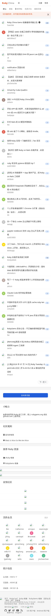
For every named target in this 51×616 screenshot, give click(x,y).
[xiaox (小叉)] (31, 555)
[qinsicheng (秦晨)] (3, 90)
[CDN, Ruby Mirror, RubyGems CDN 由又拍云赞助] (28, 607)
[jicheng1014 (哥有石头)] (31, 540)
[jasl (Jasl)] (43, 533)
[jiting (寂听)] (7, 533)
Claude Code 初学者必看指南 (19, 293)
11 (47, 355)
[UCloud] (1, 470)
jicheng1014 (31, 544)
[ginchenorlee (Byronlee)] (3, 77)
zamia (9, 348)
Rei (8, 124)
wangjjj (9, 224)
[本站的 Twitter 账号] (9, 610)
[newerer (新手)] (43, 548)
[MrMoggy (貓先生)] (3, 244)
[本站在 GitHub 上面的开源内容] (5, 610)
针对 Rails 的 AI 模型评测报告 (19, 122)
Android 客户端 (43, 610)
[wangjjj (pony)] (3, 222)
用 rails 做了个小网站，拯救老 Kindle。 (23, 131)
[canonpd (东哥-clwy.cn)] (19, 533)
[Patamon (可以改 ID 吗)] (3, 141)
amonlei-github (31, 551)
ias (8, 215)
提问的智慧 (9, 435)
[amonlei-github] (31, 548)
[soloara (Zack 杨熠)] (3, 100)
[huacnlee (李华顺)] (3, 23)
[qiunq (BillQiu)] (3, 150)
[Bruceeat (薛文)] (31, 533)
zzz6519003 (11, 166)
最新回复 (37, 9)
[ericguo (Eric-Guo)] (3, 364)
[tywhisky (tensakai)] (7, 555)
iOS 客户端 (31, 610)
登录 (46, 3)
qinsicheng (11, 93)
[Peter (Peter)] (3, 54)
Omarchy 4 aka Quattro (17, 90)
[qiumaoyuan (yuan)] (7, 540)
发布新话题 (25, 395)
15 (47, 55)
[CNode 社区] (25, 490)
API (12, 600)
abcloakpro (11, 273)
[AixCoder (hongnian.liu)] (3, 131)
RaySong (19, 551)
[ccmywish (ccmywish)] (3, 302)
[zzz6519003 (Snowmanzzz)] (3, 163)
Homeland (8, 604)
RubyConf (14, 598)
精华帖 (19, 9)
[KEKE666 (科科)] (3, 186)
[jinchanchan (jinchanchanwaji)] (43, 555)
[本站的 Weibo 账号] (13, 610)
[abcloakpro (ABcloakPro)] (3, 267)
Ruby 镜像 (10, 457)
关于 (6, 598)
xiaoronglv (43, 529)
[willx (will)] (3, 355)
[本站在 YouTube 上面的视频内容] (17, 610)
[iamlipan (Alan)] (3, 173)
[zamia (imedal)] (3, 342)
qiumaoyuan (7, 544)
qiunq (9, 156)
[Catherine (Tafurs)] (19, 525)
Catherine (19, 529)
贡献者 (17, 600)
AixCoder (10, 134)
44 (47, 23)
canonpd (19, 536)
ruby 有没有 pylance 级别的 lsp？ (21, 163)
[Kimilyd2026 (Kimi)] (3, 257)
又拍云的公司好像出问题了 (18, 45)
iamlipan (10, 179)
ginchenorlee (12, 83)
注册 (40, 3)
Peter (9, 61)
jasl (43, 536)
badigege (10, 115)
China (8, 3)
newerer (43, 551)
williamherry (11, 70)
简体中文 (10, 612)
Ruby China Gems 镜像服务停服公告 (22, 22)
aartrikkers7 (11, 38)
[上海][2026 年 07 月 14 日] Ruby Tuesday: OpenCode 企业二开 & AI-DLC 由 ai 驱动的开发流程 (26, 368)
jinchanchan (43, 559)
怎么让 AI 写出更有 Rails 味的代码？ (22, 355)
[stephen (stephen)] (3, 45)
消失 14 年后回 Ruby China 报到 (20, 99)
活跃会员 (46, 598)
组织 (7, 600)
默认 (4, 9)
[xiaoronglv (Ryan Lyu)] (43, 525)
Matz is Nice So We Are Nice (17, 440)
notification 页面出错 (16, 67)
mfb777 (7, 551)
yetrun (9, 286)
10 (47, 32)
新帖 (11, 9)
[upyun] (1, 475)
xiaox (31, 559)
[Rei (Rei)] (3, 122)
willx (8, 357)
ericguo (10, 374)
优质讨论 (28, 9)
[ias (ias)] (3, 209)
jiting (7, 536)
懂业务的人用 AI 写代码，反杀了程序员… (24, 199)
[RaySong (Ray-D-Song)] (19, 548)
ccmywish (10, 309)
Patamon (10, 143)
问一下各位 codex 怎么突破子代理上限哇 (24, 221)
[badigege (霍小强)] (3, 109)
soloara (10, 102)
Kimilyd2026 (11, 260)
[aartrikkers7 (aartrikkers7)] (3, 32)
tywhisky (7, 559)
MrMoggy (11, 250)
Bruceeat (31, 536)
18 (47, 258)
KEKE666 (10, 192)
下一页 (42, 382)
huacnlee (10, 25)
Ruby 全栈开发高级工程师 (18, 257)
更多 (46, 517)
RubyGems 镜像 (11, 463)
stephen (10, 47)
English (18, 612)
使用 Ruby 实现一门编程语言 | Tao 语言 (23, 140)
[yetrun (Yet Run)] (3, 280)
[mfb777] (7, 548)
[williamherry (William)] (3, 68)
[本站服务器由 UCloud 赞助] (13, 607)
